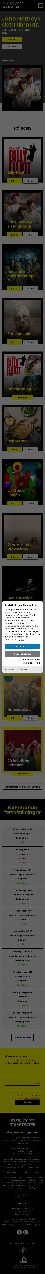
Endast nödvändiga (22, 654)
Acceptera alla (22, 646)
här (22, 639)
